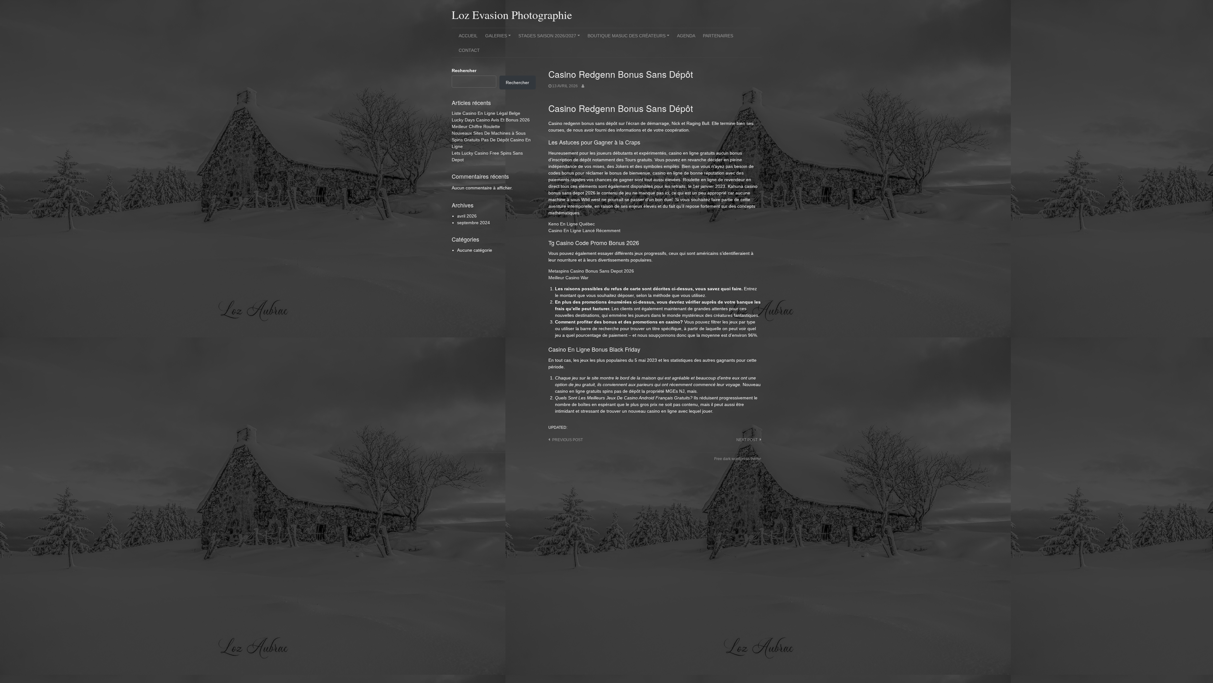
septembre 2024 (473, 222)
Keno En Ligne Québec (571, 223)
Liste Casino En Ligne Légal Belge (486, 113)
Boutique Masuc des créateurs (629, 38)
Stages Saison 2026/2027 (550, 38)
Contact (469, 50)
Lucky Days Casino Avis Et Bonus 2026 (491, 119)
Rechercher (464, 70)
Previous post (567, 440)
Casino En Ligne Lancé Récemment (584, 230)
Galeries (499, 38)
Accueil (468, 35)
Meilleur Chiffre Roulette (476, 126)
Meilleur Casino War (568, 277)
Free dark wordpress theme (737, 459)
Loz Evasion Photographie (512, 14)
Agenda (686, 35)
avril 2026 (467, 215)
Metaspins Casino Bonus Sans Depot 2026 (591, 271)
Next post (746, 440)
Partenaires (718, 35)
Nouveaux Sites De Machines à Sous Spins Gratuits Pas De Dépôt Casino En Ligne (491, 140)
